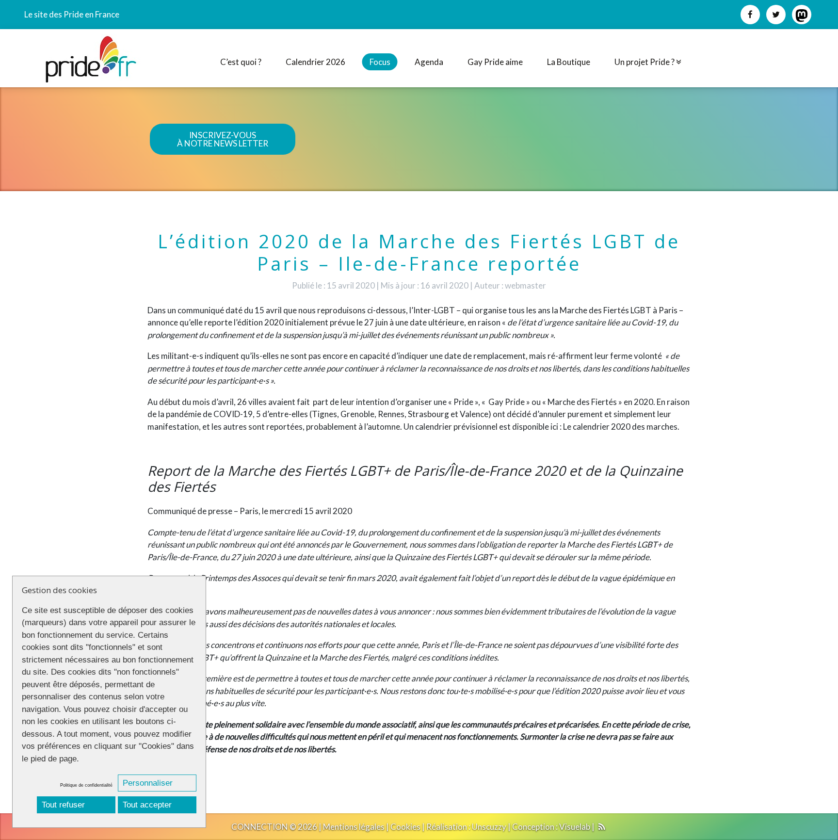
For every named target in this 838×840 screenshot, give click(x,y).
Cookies (405, 827)
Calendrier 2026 (315, 62)
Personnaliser (148, 783)
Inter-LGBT (434, 310)
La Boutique (568, 62)
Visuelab (574, 827)
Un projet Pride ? (645, 62)
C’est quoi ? (240, 62)
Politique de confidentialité (86, 785)
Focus (380, 62)
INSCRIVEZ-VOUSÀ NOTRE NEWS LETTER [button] (222, 139)
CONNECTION (259, 827)
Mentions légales (354, 827)
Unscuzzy (489, 827)
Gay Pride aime (495, 62)
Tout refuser (63, 804)
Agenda (429, 62)
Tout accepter (147, 804)
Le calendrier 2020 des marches (620, 426)
